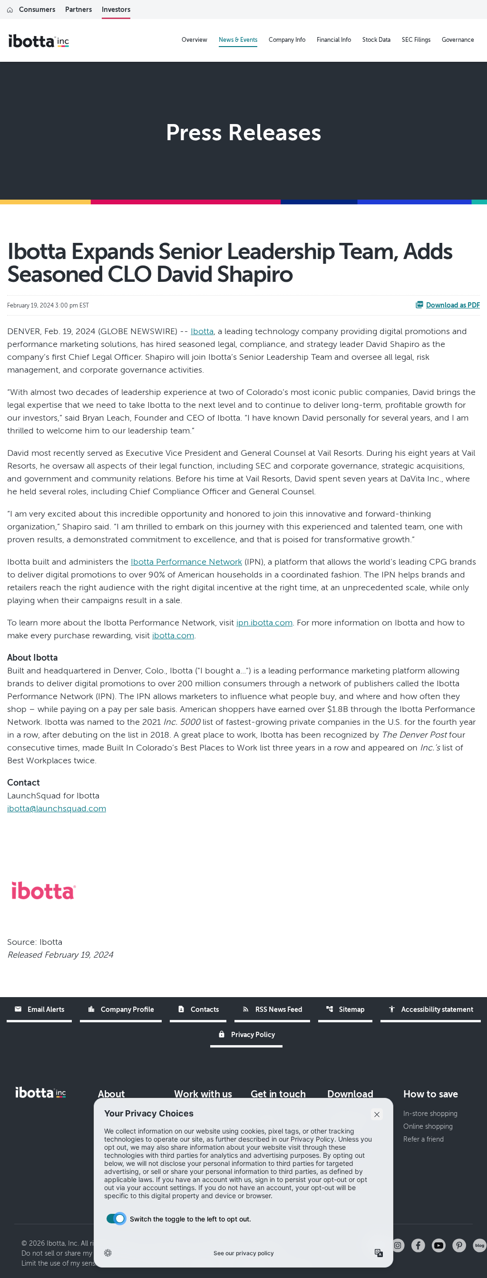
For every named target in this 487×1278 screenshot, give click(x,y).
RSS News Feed (272, 1009)
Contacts (198, 1009)
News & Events (238, 40)
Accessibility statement (430, 1009)
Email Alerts (39, 1009)
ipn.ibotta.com (264, 622)
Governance (458, 40)
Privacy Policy (246, 1034)
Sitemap (345, 1009)
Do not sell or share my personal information (89, 1253)
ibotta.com (173, 635)
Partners (78, 9)
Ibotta (202, 331)
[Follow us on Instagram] (397, 1245)
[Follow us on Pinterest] (459, 1245)
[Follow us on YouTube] (439, 1245)
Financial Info (334, 40)
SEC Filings (416, 40)
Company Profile (121, 1009)
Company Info (287, 40)
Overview (194, 40)
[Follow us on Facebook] (418, 1245)
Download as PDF (453, 305)
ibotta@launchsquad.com (56, 808)
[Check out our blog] (480, 1245)
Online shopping (428, 1126)
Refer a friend (423, 1139)
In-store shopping (430, 1113)
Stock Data (376, 40)
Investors (116, 9)
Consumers (37, 9)
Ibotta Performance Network (186, 562)
